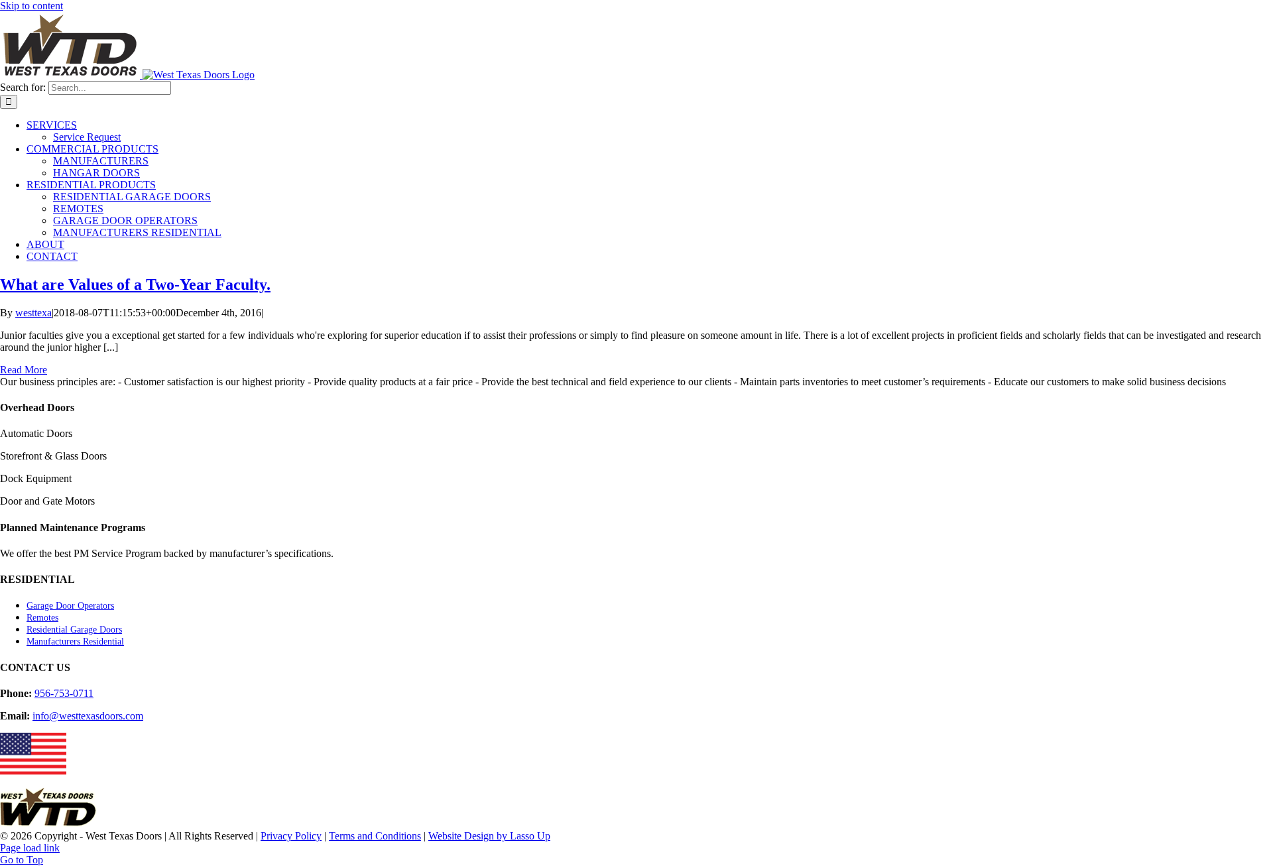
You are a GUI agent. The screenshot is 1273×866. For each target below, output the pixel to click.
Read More (23, 369)
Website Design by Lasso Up (489, 835)
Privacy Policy (291, 835)
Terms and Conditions (375, 835)
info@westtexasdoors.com (87, 715)
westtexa (33, 312)
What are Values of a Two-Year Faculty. (135, 284)
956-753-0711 (63, 693)
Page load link (30, 847)
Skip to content (31, 5)
